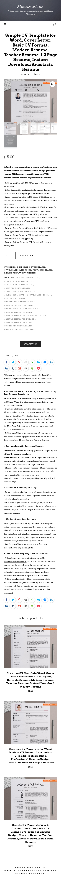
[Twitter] (13, 362)
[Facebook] (6, 362)
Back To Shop (32, 74)
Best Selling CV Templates (31, 267)
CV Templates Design (39, 295)
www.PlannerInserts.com (15, 561)
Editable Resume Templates (20, 302)
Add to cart (27, 255)
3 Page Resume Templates (19, 284)
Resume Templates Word (19, 322)
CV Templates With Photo (17, 270)
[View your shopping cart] (54, 24)
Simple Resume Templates (19, 326)
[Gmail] (19, 368)
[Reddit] (25, 362)
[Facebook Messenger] (45, 362)
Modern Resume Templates (20, 305)
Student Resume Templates (20, 329)
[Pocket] (38, 368)
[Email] (25, 368)
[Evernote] (32, 368)
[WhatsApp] (32, 362)
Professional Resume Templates (23, 308)
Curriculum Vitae (15, 295)
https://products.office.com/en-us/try (34, 416)
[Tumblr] (13, 368)
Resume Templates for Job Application (26, 315)
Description (30, 344)
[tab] (30, 344)
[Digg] (6, 368)
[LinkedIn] (51, 362)
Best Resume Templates (18, 288)
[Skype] (38, 362)
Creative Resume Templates (20, 291)
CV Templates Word (16, 298)
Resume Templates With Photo (20, 273)
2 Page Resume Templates (19, 281)
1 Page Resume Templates (25, 278)
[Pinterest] (19, 362)
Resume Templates (42, 270)
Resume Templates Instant (20, 319)
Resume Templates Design (19, 312)
